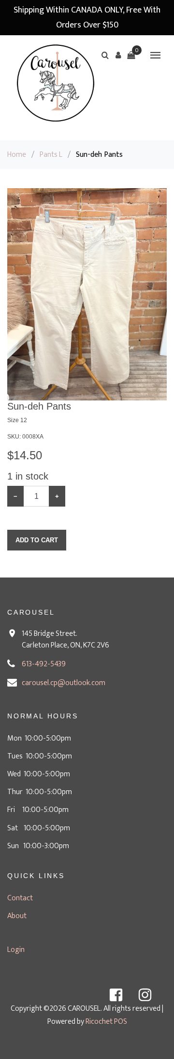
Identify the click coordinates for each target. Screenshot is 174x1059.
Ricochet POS (106, 1021)
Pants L (51, 154)
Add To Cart (36, 540)
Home (16, 154)
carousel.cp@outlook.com (63, 682)
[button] (118, 55)
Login (16, 949)
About (17, 915)
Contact (20, 898)
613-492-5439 (44, 664)
